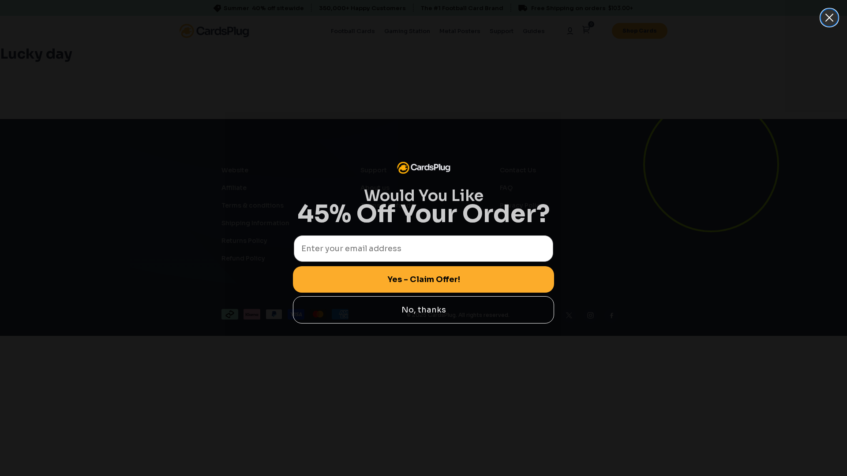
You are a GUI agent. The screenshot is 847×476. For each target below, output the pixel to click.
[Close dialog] (829, 17)
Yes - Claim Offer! (423, 279)
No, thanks (423, 310)
